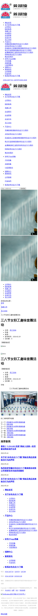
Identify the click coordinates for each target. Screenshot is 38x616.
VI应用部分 (9, 65)
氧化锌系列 (9, 57)
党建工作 (8, 31)
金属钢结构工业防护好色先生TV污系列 (19, 52)
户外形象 (8, 61)
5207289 (23, 571)
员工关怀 (8, 297)
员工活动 (8, 40)
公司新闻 (8, 71)
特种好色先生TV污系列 (13, 54)
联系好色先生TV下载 (12, 76)
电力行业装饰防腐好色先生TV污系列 (18, 50)
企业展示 (8, 33)
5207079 (17, 571)
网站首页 (8, 23)
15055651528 (18, 576)
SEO (17, 590)
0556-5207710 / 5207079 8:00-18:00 (15, 80)
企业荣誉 (8, 35)
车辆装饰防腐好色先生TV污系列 (16, 44)
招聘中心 (8, 67)
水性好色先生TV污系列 (13, 46)
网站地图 (4, 614)
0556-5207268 (9, 576)
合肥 (13, 590)
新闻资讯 (8, 69)
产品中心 (8, 42)
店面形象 (8, 63)
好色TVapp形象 (10, 59)
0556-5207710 (9, 571)
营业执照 (22, 590)
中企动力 (8, 590)
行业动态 (8, 73)
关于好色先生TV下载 (12, 25)
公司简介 (8, 27)
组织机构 (8, 29)
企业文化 (8, 37)
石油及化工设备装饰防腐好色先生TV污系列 (20, 48)
